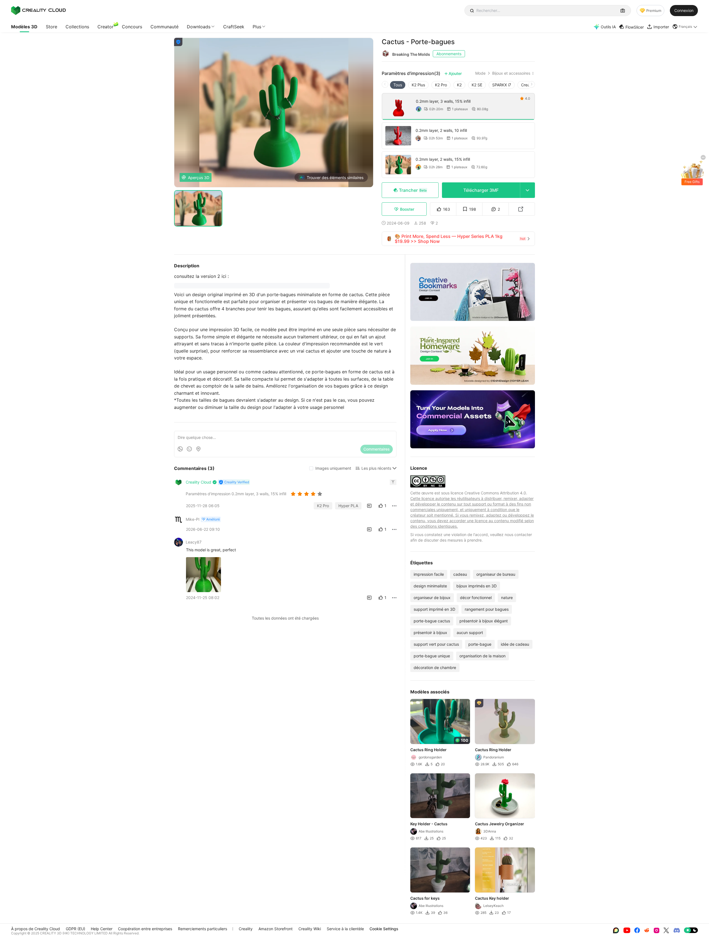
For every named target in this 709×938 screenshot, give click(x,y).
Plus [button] (257, 26)
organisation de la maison (482, 655)
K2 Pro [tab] (441, 84)
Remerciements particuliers (202, 928)
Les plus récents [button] (376, 468)
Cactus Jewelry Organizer (499, 823)
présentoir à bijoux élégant (483, 620)
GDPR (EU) (75, 928)
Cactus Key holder (492, 898)
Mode (480, 73)
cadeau (460, 574)
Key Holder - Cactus (428, 823)
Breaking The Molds (411, 54)
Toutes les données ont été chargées (285, 618)
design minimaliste (430, 586)
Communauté (164, 26)
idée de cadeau (515, 644)
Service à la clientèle (345, 928)
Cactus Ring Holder (428, 749)
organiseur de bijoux (432, 597)
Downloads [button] (198, 26)
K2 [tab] (459, 84)
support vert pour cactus (436, 644)
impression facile (429, 574)
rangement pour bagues (487, 609)
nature (507, 597)
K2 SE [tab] (477, 84)
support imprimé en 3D (434, 609)
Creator (105, 26)
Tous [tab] (397, 84)
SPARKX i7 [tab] (501, 84)
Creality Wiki (309, 928)
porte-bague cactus (432, 620)
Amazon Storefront (275, 928)
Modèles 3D (24, 26)
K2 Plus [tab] (418, 84)
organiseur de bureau (495, 574)
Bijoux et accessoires (511, 73)
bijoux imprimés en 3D (476, 586)
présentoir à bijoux (430, 632)
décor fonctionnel (476, 597)
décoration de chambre (435, 667)
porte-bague (479, 644)
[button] (685, 26)
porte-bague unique (432, 655)
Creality (246, 928)
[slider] (307, 493)
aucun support (470, 632)
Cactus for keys (425, 898)
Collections (77, 26)
